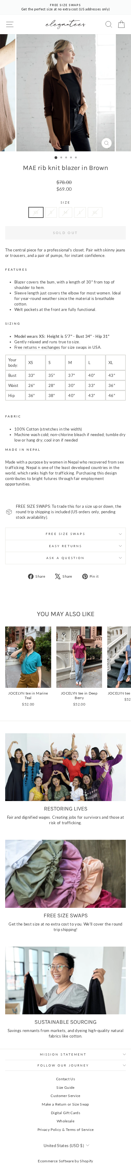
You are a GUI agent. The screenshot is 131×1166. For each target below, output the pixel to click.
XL (95, 212)
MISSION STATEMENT (63, 1054)
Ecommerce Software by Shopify (65, 1161)
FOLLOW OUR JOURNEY (63, 1065)
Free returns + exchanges (37, 347)
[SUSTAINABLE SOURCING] (65, 981)
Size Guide (65, 1087)
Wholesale (65, 1121)
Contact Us (65, 1079)
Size (65, 202)
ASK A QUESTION (65, 558)
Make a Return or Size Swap (65, 1104)
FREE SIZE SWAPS (65, 534)
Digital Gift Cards (65, 1112)
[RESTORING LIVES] (65, 767)
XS (36, 212)
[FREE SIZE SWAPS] (65, 874)
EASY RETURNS (65, 546)
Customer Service (65, 1095)
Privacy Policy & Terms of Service (65, 1129)
